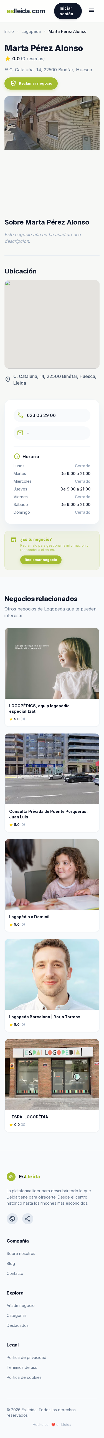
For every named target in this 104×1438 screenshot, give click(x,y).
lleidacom (26, 11)
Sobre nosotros (21, 1253)
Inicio (9, 31)
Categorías (17, 1315)
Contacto (15, 1273)
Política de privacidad (26, 1357)
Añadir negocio (21, 1305)
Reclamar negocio (31, 83)
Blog (11, 1263)
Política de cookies (24, 1377)
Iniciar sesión (66, 11)
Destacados (18, 1325)
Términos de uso (22, 1367)
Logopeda (31, 31)
